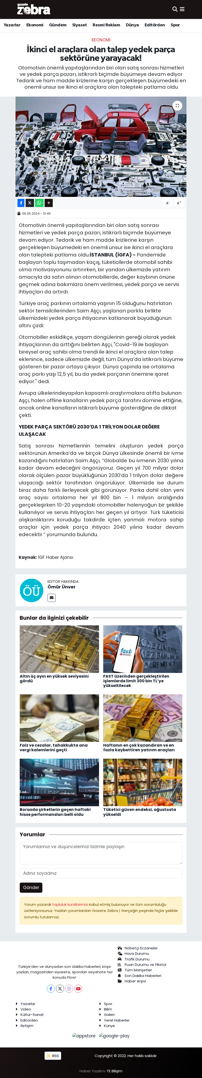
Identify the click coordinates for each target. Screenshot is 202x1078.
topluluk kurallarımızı (70, 904)
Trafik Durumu (137, 959)
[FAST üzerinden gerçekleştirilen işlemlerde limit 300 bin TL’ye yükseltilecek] (143, 649)
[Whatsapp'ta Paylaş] (39, 203)
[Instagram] (69, 989)
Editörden (155, 25)
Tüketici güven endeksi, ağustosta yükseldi (139, 812)
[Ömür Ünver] (31, 590)
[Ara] (175, 9)
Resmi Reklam (106, 25)
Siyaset (79, 25)
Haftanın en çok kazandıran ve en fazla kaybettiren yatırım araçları (139, 747)
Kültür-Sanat (32, 1014)
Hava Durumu (137, 953)
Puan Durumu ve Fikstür (146, 964)
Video (25, 1009)
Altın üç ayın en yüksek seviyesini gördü (54, 678)
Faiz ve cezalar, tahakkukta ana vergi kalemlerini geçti (54, 747)
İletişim (27, 1025)
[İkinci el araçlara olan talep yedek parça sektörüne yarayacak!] (101, 147)
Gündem (57, 25)
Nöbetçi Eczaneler (141, 948)
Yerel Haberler (117, 1020)
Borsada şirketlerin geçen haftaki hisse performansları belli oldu (55, 812)
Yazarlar (12, 25)
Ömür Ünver (62, 587)
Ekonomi (34, 25)
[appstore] (84, 1036)
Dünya (132, 25)
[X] (60, 989)
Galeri (109, 1014)
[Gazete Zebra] (34, 9)
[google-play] (114, 1036)
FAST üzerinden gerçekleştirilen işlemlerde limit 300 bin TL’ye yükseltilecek (136, 680)
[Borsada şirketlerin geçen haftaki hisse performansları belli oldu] (59, 782)
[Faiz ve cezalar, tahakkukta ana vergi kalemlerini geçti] (59, 718)
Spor (175, 25)
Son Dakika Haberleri (143, 975)
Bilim (108, 1009)
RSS (55, 1055)
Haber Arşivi (135, 981)
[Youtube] (78, 989)
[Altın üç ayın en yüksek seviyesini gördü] (59, 649)
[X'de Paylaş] (30, 203)
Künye (109, 1025)
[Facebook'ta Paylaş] (20, 203)
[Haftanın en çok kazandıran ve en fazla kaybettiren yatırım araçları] (143, 718)
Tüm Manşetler (138, 970)
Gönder (31, 887)
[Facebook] (51, 989)
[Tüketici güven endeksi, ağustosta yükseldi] (143, 782)
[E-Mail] (52, 598)
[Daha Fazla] (49, 203)
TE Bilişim (114, 1071)
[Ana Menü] (182, 9)
